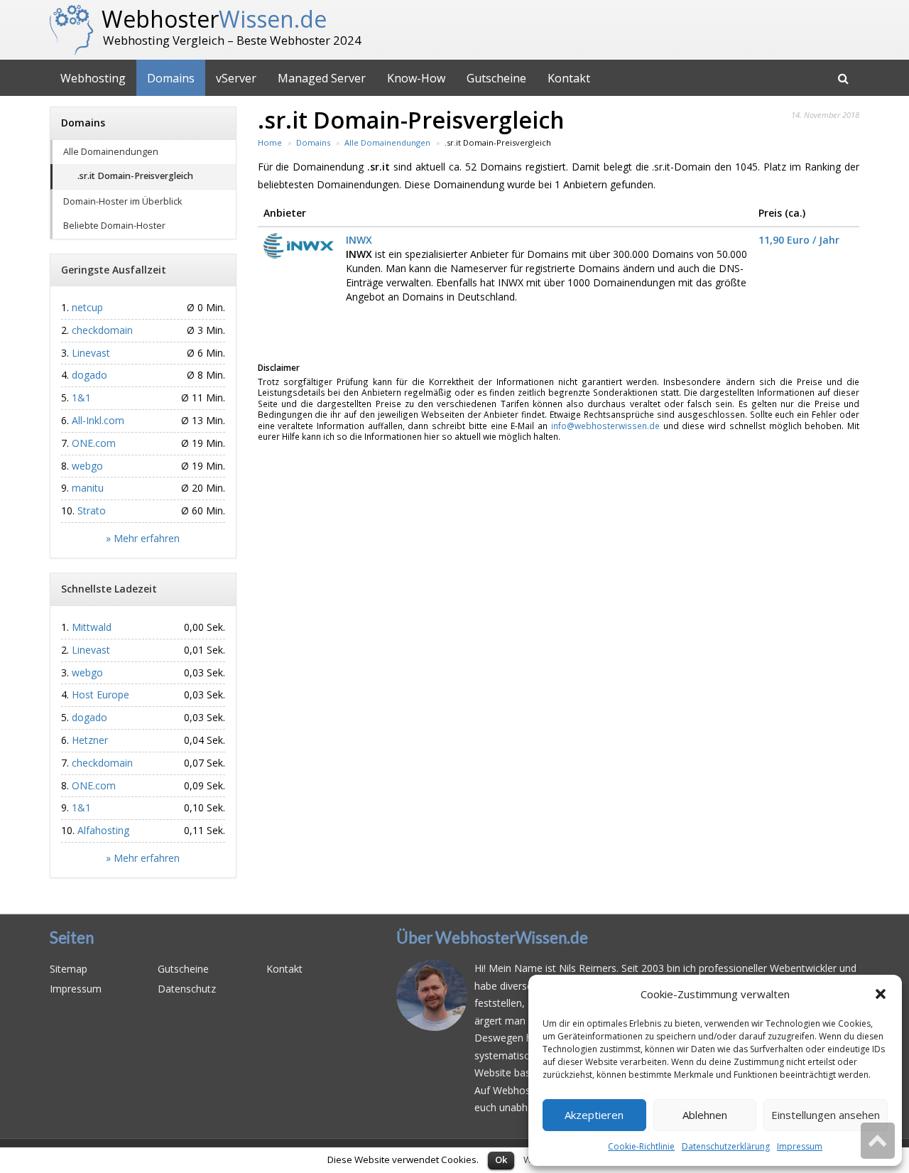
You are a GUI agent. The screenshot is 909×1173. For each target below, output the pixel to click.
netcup (87, 307)
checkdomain (102, 330)
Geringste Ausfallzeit (113, 269)
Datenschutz (187, 988)
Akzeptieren (594, 1115)
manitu (88, 487)
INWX (359, 240)
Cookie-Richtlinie (641, 1146)
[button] (880, 994)
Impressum (799, 1146)
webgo (87, 465)
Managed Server (322, 78)
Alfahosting (103, 830)
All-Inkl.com (98, 420)
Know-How (416, 78)
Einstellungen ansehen (825, 1115)
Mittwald (91, 627)
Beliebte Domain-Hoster (114, 226)
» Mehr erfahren (143, 538)
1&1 (81, 397)
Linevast (91, 353)
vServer (236, 78)
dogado (89, 375)
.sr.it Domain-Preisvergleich (135, 176)
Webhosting (93, 78)
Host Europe (100, 694)
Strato (91, 510)
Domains (171, 78)
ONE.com (94, 443)
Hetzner (90, 740)
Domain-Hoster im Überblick (122, 201)
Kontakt (569, 78)
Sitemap (68, 968)
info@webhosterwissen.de (605, 425)
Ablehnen (704, 1115)
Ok (501, 1159)
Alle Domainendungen (110, 152)
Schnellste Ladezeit (109, 588)
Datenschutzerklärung (726, 1146)
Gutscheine (496, 78)
